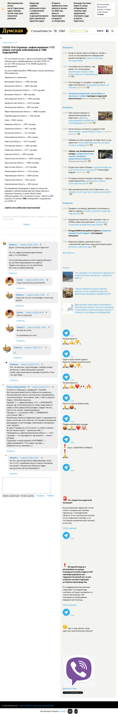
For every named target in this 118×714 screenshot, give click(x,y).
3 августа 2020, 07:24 (30, 364)
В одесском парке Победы (80, 167)
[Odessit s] (4, 244)
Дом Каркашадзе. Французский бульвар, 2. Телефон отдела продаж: (104, 9)
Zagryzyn (14, 364)
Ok (70, 711)
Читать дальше (70, 528)
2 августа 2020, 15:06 (35, 295)
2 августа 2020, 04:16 (34, 280)
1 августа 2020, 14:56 (28, 244)
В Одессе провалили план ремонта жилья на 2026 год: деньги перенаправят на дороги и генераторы (60, 12)
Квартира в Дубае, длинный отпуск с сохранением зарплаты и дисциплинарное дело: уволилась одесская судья (39, 12)
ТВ (55, 31)
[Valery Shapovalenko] (3, 385)
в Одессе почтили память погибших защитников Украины (81, 156)
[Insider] (9, 285)
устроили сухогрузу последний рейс (85, 59)
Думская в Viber (70, 688)
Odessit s (13, 244)
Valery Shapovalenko (16, 387)
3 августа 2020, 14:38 (36, 327)
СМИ (62, 31)
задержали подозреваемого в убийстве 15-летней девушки (82, 120)
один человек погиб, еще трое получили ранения (88, 190)
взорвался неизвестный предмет (89, 231)
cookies (62, 711)
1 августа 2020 (7, 42)
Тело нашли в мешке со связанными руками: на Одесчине (79, 115)
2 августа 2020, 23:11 (41, 387)
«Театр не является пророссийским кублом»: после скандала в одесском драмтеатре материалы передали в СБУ (93, 291)
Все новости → (69, 252)
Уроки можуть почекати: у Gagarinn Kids (86, 129)
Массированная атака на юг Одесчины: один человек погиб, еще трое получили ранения (15, 11)
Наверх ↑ (27, 224)
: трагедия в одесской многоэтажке (87, 97)
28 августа (68, 203)
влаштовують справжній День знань (85, 131)
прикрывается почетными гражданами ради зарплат (88, 223)
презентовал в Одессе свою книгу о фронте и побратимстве (82, 72)
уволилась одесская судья (80, 246)
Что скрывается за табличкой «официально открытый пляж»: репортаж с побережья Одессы (94, 275)
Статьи (35, 31)
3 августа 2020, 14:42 (29, 457)
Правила (40, 495)
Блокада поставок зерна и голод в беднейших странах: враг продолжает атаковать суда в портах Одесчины (82, 12)
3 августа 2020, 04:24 (34, 312)
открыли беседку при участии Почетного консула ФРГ (90, 168)
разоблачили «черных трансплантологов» (86, 182)
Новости (46, 31)
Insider (20, 280)
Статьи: (66, 267)
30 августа (68, 47)
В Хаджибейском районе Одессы (84, 230)
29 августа (68, 107)
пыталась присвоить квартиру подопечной (89, 212)
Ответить (13, 273)
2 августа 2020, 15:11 (33, 347)
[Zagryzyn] (6, 362)
